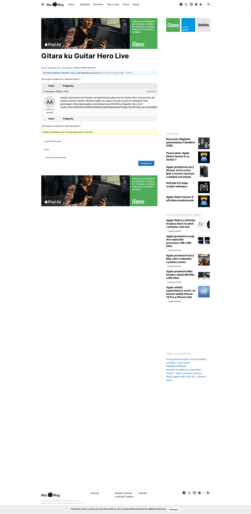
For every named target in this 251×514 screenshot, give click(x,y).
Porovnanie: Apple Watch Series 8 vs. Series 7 (178, 156)
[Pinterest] (196, 4)
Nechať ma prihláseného (56, 157)
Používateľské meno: (52, 141)
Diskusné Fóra (54, 68)
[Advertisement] (188, 81)
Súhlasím (173, 509)
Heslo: (46, 149)
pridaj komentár (174, 231)
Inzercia (94, 493)
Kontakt (143, 493)
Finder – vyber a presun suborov (184, 373)
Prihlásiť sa (146, 163)
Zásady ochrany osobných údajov (124, 495)
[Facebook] (181, 4)
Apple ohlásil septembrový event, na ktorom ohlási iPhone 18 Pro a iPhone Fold (180, 292)
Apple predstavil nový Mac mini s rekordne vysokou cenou (180, 259)
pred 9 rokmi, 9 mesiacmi (109, 73)
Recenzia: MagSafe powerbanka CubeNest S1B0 (180, 142)
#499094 (151, 91)
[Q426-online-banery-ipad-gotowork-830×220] (99, 33)
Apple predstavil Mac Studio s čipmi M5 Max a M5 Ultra (180, 274)
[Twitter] (186, 4)
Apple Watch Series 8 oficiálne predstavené (180, 198)
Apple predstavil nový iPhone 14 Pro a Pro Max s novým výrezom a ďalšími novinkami (180, 171)
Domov (44, 68)
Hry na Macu (67, 68)
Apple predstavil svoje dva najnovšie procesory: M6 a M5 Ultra (180, 241)
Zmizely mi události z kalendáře (183, 369)
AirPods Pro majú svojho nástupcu (177, 184)
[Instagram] (191, 4)
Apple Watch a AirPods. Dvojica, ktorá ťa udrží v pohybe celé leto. (181, 223)
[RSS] (201, 4)
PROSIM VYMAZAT (176, 366)
